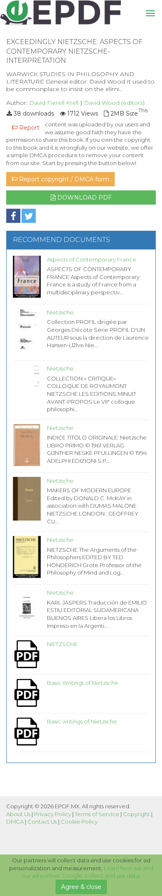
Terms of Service (97, 814)
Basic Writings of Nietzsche (82, 682)
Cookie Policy (79, 821)
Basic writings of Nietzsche (82, 721)
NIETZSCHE (62, 644)
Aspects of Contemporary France (91, 259)
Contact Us (42, 821)
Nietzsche (60, 312)
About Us (18, 814)
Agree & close (81, 887)
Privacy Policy (52, 814)
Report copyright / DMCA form (63, 179)
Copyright (136, 814)
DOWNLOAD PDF (84, 197)
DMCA (15, 821)
